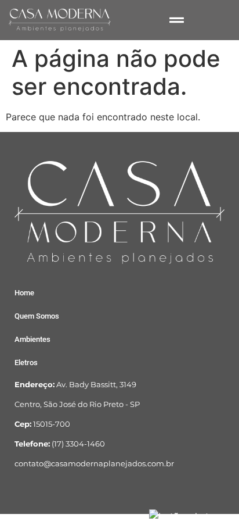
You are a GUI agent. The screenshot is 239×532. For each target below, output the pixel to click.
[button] (178, 20)
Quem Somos (37, 316)
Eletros (26, 362)
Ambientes (32, 339)
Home (24, 292)
